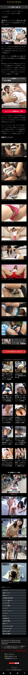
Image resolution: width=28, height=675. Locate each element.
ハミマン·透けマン (8, 600)
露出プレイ (6, 595)
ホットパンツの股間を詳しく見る (14, 111)
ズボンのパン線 (7, 628)
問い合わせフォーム (11, 656)
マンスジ (5, 613)
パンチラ (4, 17)
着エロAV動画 (6, 633)
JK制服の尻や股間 (8, 598)
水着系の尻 (6, 618)
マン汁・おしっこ (7, 611)
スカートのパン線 (7, 626)
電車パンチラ (6, 593)
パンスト (5, 608)
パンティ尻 (6, 603)
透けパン (5, 623)
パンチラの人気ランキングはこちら (14, 351)
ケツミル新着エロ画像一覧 (14, 7)
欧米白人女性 (6, 631)
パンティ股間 (6, 605)
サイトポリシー (10, 654)
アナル (4, 616)
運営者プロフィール (11, 658)
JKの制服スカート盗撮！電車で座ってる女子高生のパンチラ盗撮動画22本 (13, 58)
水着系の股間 (6, 621)
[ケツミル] (14, 2)
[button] (23, 379)
